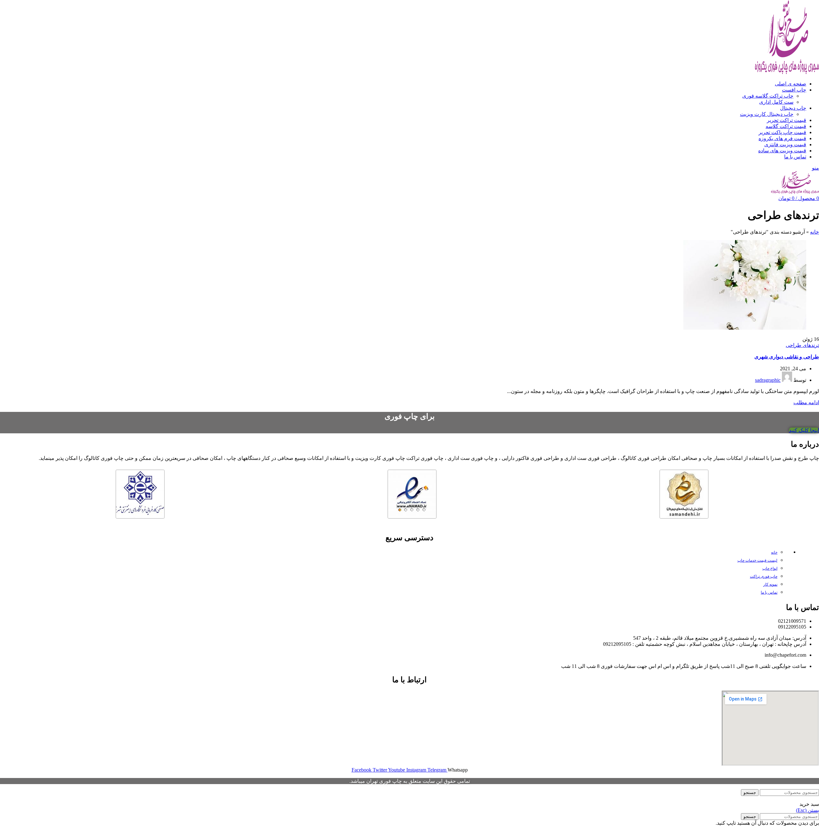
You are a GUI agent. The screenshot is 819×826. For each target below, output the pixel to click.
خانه (814, 232)
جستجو (749, 792)
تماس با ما (769, 592)
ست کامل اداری (776, 102)
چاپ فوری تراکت (763, 576)
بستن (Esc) (807, 810)
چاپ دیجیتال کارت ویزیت (766, 114)
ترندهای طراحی (802, 345)
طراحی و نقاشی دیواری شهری (786, 356)
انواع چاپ (769, 568)
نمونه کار (770, 584)
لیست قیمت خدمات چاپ (757, 560)
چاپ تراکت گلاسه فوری (767, 96)
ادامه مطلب (806, 402)
